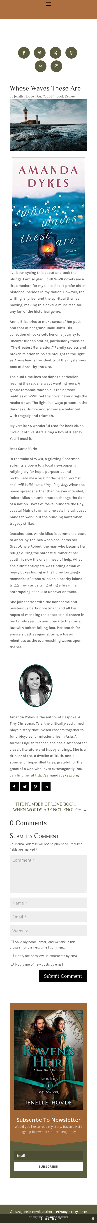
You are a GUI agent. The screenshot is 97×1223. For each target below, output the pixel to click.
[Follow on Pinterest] (40, 53)
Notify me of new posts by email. (39, 964)
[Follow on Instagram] (56, 66)
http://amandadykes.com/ (57, 775)
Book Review (65, 96)
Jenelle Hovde (24, 96)
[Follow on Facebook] (24, 53)
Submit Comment (63, 976)
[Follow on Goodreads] (71, 53)
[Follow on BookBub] (40, 66)
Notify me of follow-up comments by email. (47, 956)
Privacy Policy (67, 1212)
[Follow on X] (55, 53)
